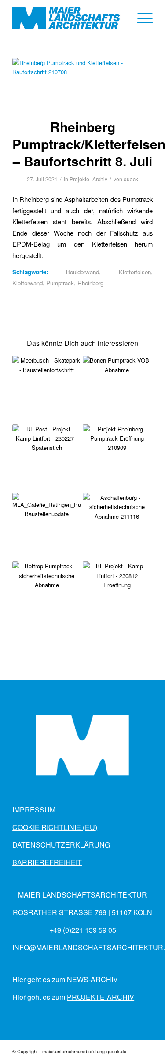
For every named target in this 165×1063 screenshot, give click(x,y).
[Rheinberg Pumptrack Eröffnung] (117, 458)
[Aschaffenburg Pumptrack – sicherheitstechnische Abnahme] (117, 527)
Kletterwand (27, 283)
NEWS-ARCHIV (92, 979)
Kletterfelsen (135, 272)
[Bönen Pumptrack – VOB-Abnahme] (117, 390)
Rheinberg (90, 283)
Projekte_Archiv (88, 179)
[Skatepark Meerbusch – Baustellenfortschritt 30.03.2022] (46, 390)
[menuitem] (140, 18)
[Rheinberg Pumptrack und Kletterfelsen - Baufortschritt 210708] (82, 82)
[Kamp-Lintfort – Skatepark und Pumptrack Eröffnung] (117, 595)
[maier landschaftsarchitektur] (68, 18)
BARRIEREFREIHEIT (47, 862)
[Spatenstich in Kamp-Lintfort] (46, 458)
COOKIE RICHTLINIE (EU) (54, 827)
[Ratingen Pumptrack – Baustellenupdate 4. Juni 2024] (46, 527)
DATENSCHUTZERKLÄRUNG (61, 845)
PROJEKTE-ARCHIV (100, 997)
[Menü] (140, 18)
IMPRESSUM (33, 809)
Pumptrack (60, 283)
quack (131, 179)
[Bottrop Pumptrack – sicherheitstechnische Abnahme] (46, 595)
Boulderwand (82, 272)
